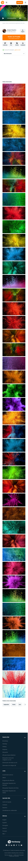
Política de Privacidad (18, 857)
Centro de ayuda (6, 803)
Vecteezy (4, 743)
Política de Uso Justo (13, 859)
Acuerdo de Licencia (7, 774)
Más (3, 835)
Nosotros (4, 809)
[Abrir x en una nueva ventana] (18, 846)
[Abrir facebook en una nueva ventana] (6, 846)
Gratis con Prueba (14, 37)
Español (4, 823)
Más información (8, 53)
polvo (13, 704)
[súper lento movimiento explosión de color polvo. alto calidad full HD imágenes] (13, 376)
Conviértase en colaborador (9, 811)
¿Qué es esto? (17, 50)
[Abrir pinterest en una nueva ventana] (13, 846)
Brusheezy (5, 740)
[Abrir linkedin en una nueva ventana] (11, 846)
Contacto (4, 806)
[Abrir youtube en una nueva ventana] (21, 846)
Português (5, 826)
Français (4, 832)
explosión (6, 704)
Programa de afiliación (8, 779)
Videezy (4, 746)
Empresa (4, 749)
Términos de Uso (8, 857)
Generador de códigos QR (9, 765)
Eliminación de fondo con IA (9, 762)
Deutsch (4, 829)
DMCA (4, 777)
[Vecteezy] (2, 2)
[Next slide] (21, 704)
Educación (5, 751)
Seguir (22, 31)
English (4, 821)
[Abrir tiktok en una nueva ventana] (16, 846)
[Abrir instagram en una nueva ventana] (8, 846)
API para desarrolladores (8, 754)
